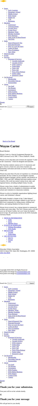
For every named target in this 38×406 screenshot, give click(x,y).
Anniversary (12, 25)
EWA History (12, 95)
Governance (12, 90)
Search (31, 107)
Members (7, 23)
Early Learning (13, 10)
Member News (13, 223)
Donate (2, 102)
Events (6, 55)
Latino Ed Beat (13, 48)
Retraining (11, 21)
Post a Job (15, 70)
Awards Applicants (18, 61)
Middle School (13, 14)
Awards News (12, 28)
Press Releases (12, 35)
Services (6, 57)
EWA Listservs (17, 64)
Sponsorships (12, 83)
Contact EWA (12, 97)
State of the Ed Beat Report (17, 37)
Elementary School (14, 12)
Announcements (13, 26)
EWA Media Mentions (15, 93)
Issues (6, 8)
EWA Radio (12, 229)
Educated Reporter (14, 45)
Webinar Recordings (14, 227)
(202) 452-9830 (5, 253)
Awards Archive (17, 63)
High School (12, 16)
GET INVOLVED (10, 236)
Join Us (10, 238)
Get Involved (8, 77)
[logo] (9, 5)
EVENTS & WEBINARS (12, 225)
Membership (12, 79)
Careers (10, 99)
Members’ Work (13, 32)
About (6, 84)
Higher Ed (11, 17)
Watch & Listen (9, 54)
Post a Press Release (18, 72)
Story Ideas (11, 52)
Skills (6, 41)
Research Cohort (17, 75)
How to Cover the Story (16, 46)
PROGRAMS (8, 231)
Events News (12, 30)
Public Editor (16, 73)
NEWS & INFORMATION (13, 218)
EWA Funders (12, 92)
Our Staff (11, 86)
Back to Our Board (9, 141)
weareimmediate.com (23, 272)
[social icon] (2, 257)
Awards (10, 232)
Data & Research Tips (15, 43)
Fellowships (16, 66)
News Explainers (13, 50)
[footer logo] (9, 247)
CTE (9, 19)
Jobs (9, 241)
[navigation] (1, 109)
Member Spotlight (14, 34)
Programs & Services (15, 59)
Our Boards (12, 88)
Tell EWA (11, 39)
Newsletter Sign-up (14, 81)
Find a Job (15, 68)
